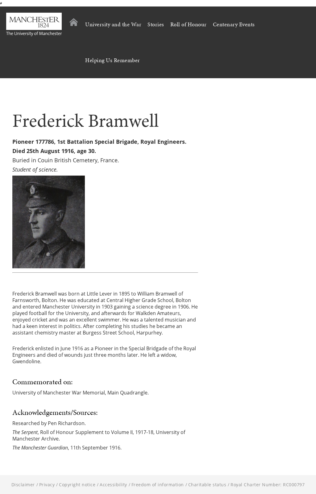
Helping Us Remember (112, 60)
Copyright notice (77, 485)
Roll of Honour (188, 24)
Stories (156, 24)
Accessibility (113, 485)
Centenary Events (234, 24)
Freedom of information (157, 485)
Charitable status (207, 485)
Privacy (47, 485)
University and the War (113, 24)
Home (73, 22)
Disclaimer (23, 485)
